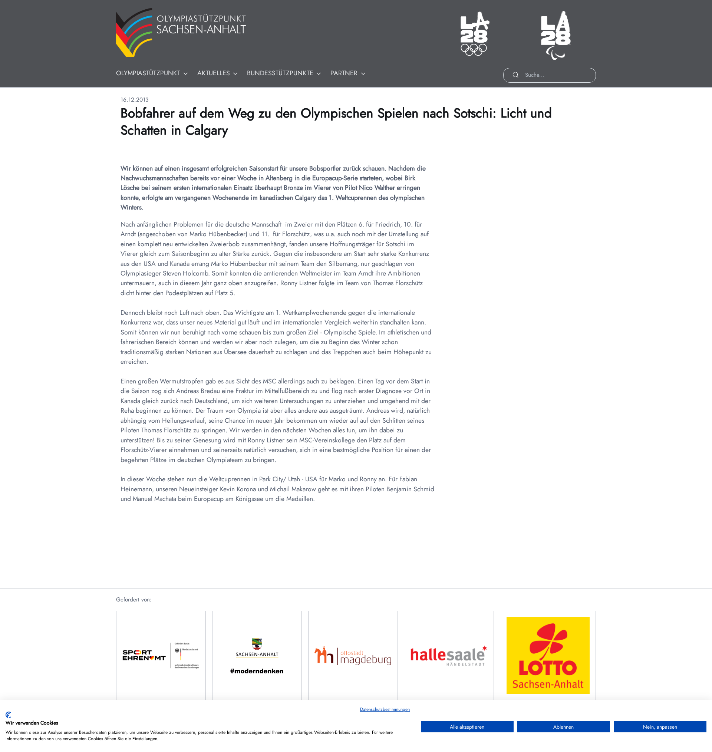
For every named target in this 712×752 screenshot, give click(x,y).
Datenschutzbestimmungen (385, 709)
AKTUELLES (213, 73)
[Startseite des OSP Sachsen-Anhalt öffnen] (190, 32)
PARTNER (343, 73)
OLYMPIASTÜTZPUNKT (148, 73)
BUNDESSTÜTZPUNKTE (280, 73)
